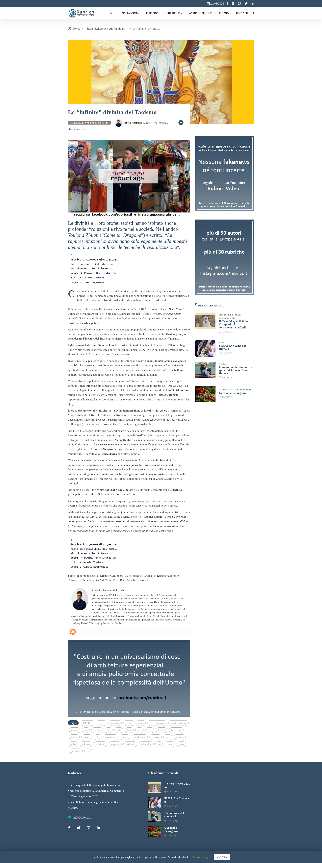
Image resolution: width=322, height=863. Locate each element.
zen (88, 751)
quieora (179, 737)
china (140, 723)
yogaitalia (75, 751)
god (139, 730)
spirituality (146, 744)
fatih (119, 730)
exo (108, 730)
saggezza (115, 744)
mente (125, 737)
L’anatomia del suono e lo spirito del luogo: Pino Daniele (235, 370)
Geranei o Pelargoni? (232, 393)
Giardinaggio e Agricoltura (235, 389)
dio (85, 730)
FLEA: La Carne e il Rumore (232, 347)
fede (129, 730)
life (97, 737)
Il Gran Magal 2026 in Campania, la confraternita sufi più (233, 324)
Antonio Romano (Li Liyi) (137, 122)
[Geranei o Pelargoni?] (205, 394)
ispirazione (176, 730)
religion (86, 744)
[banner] (129, 178)
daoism (74, 730)
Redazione (153, 13)
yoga (181, 744)
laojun (87, 737)
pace (168, 737)
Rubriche (173, 13)
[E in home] (129, 678)
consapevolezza (157, 723)
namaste (155, 737)
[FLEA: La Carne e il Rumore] (205, 348)
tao (159, 744)
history (161, 730)
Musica (223, 342)
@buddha (87, 723)
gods (150, 730)
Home (110, 13)
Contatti (242, 13)
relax (73, 744)
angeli (101, 723)
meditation (110, 737)
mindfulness (139, 737)
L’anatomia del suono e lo (174, 814)
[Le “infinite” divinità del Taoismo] (233, 3)
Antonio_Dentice (200, 13)
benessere (115, 723)
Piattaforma (130, 13)
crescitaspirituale (178, 723)
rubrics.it (100, 744)
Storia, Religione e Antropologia (106, 28)
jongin (74, 737)
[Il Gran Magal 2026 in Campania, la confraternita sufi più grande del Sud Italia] (205, 321)
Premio (224, 13)
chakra (129, 723)
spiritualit (130, 744)
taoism (170, 744)
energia (97, 730)
